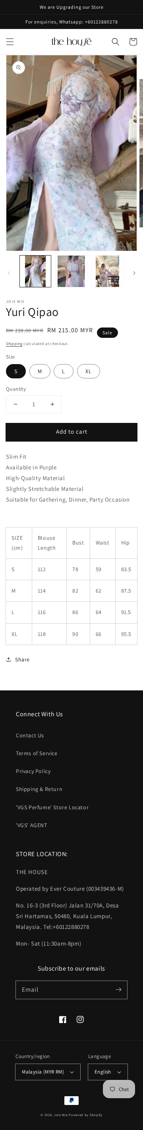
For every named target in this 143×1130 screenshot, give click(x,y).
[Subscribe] (118, 989)
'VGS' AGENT (31, 825)
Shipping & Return (39, 789)
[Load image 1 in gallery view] (35, 271)
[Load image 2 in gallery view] (71, 271)
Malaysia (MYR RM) (43, 1071)
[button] (10, 41)
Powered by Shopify (85, 1115)
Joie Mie (61, 1115)
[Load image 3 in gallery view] (107, 271)
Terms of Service (37, 753)
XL (88, 371)
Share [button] (22, 659)
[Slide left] (8, 273)
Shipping (14, 343)
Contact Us (30, 735)
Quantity (16, 389)
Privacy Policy (33, 771)
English (103, 1071)
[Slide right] (134, 273)
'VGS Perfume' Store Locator (52, 807)
